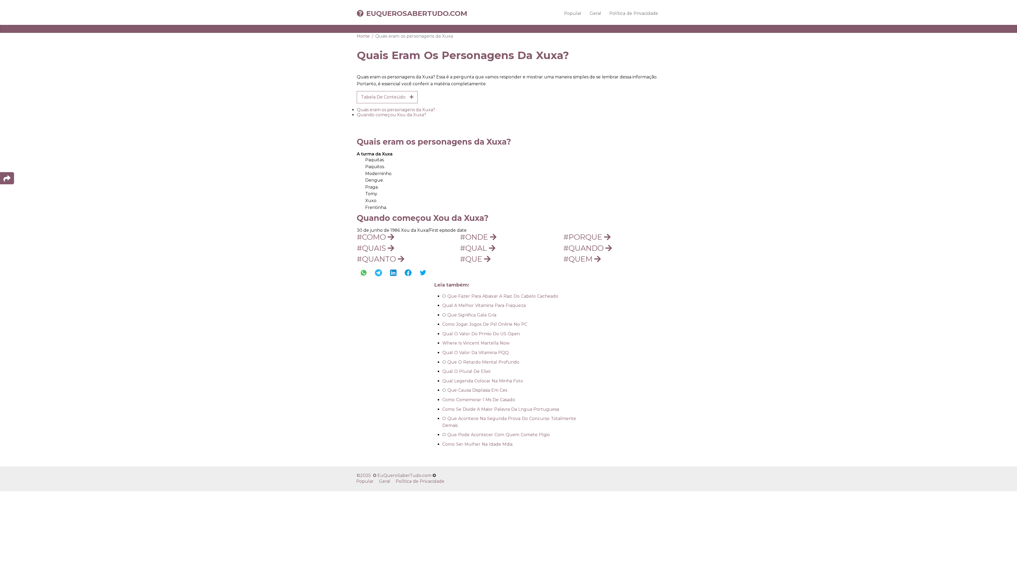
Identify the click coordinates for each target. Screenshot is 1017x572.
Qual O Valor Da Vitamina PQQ (475, 352)
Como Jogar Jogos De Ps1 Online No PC (484, 324)
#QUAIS (372, 248)
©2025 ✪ (367, 475)
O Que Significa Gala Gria (469, 315)
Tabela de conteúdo (385, 97)
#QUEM (578, 258)
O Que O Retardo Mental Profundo (480, 362)
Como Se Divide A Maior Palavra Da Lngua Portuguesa (500, 409)
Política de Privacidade (633, 13)
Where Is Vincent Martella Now (476, 343)
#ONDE (475, 237)
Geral (595, 13)
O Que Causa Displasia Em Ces (474, 390)
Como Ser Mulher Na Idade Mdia (477, 444)
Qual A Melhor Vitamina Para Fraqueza (484, 305)
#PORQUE (583, 237)
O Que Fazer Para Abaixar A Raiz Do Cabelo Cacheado (500, 296)
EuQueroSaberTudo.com (416, 13)
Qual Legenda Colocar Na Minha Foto (482, 380)
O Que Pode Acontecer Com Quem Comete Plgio (496, 434)
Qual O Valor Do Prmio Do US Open (481, 333)
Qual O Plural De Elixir (466, 371)
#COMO (372, 237)
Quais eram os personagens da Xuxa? (396, 109)
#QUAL (474, 248)
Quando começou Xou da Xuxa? (391, 114)
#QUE (472, 258)
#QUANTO (377, 258)
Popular (573, 13)
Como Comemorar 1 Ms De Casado (478, 399)
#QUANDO (584, 248)
